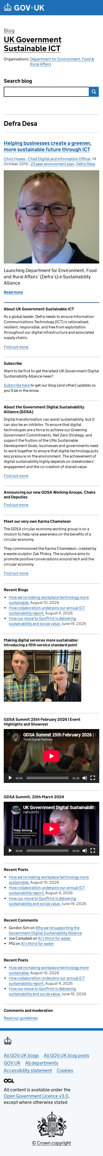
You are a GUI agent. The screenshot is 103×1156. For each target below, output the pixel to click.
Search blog (18, 81)
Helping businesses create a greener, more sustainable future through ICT (48, 146)
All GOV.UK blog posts (66, 1055)
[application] (51, 756)
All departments (41, 1063)
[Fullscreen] (92, 777)
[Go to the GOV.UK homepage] (24, 7)
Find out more (16, 346)
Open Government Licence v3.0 (36, 1096)
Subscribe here (17, 385)
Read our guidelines (21, 1018)
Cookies (65, 1070)
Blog (9, 30)
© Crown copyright (51, 1143)
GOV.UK (12, 1063)
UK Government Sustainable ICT (33, 44)
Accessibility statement (28, 1070)
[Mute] (84, 777)
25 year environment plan (52, 163)
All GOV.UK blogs (21, 1055)
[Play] (10, 777)
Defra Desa (85, 163)
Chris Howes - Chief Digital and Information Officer (47, 158)
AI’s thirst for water (55, 938)
